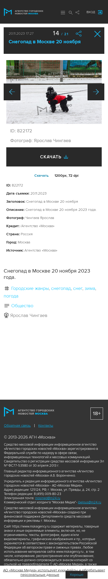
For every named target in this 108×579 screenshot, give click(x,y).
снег (77, 288)
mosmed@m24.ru (47, 498)
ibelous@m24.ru (89, 502)
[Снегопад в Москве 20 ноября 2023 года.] (54, 92)
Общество (22, 306)
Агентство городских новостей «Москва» (23, 12)
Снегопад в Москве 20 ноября (45, 42)
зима (90, 288)
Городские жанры (30, 288)
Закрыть (97, 34)
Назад (12, 92)
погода (11, 296)
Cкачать (41, 175)
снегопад (61, 288)
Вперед (96, 92)
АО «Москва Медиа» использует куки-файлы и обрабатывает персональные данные (54, 572)
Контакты (45, 425)
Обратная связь (17, 425)
